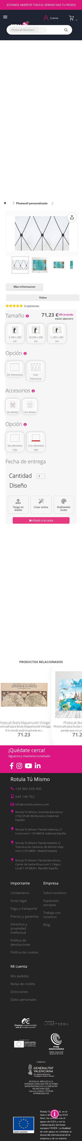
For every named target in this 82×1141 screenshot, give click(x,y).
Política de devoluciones (20, 942)
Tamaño (15, 316)
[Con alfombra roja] (36, 438)
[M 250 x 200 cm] (36, 329)
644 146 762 (25, 796)
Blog (46, 924)
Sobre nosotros (54, 893)
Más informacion (24, 287)
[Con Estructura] (36, 367)
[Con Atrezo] (30, 404)
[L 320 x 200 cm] (57, 329)
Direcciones (19, 991)
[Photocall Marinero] (20, 265)
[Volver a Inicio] (7, 203)
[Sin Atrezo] (12, 404)
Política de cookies (24, 952)
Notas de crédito (22, 984)
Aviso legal (18, 900)
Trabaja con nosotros (52, 914)
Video (43, 297)
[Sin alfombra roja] (15, 438)
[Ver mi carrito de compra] (74, 19)
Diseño (18, 486)
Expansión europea (51, 902)
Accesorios (18, 391)
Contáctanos (19, 893)
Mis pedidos (19, 976)
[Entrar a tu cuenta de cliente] (46, 17)
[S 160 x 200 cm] (15, 329)
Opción (14, 353)
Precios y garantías (24, 916)
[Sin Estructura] (15, 367)
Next (77, 698)
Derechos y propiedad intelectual (18, 928)
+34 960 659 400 (28, 789)
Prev (4, 698)
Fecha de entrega (25, 462)
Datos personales (23, 999)
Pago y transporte (23, 908)
